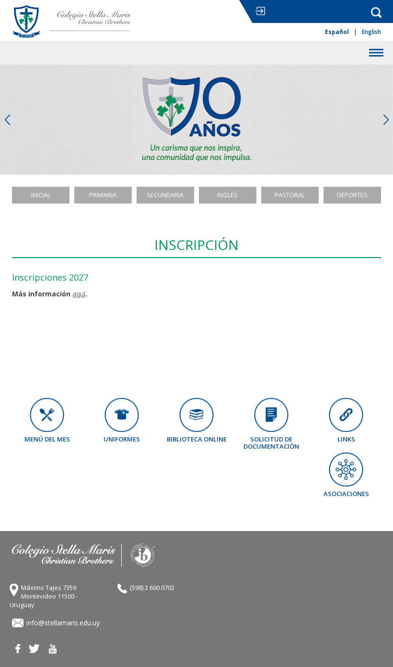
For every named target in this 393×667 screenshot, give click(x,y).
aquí (78, 293)
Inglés (227, 195)
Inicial (40, 195)
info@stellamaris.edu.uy (63, 622)
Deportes (352, 195)
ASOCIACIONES (346, 493)
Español (337, 32)
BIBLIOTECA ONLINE (197, 439)
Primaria (102, 195)
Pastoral (290, 195)
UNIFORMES (122, 439)
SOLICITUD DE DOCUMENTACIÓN (271, 442)
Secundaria (165, 195)
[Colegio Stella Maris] (72, 21)
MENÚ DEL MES (47, 439)
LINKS (346, 439)
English (371, 32)
